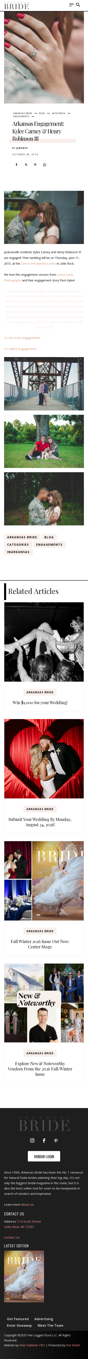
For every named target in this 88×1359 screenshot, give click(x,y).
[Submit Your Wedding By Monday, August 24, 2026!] (44, 758)
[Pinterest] (35, 165)
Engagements (21, 116)
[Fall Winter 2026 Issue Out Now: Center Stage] (44, 881)
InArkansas (18, 552)
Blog (42, 113)
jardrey (22, 148)
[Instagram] (32, 1141)
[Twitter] (26, 165)
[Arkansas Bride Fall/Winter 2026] (24, 1277)
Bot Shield (73, 1345)
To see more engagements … (23, 338)
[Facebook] (16, 165)
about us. (27, 1204)
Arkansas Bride (22, 113)
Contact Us (12, 1237)
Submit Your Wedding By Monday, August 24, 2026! (40, 821)
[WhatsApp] (45, 165)
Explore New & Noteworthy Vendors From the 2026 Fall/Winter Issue (40, 1069)
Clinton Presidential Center (38, 263)
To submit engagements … (22, 349)
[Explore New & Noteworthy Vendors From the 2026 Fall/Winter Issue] (44, 1003)
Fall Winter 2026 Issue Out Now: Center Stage (40, 944)
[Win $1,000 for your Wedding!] (44, 642)
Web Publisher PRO (32, 1345)
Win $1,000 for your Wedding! (40, 702)
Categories (58, 113)
